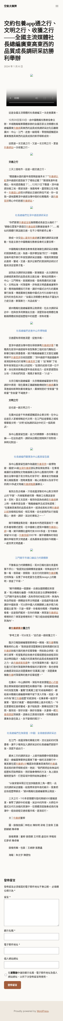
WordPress (43, 1011)
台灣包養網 (25, 468)
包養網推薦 (29, 484)
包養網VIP (21, 763)
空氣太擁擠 (10, 6)
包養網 (16, 127)
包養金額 (30, 226)
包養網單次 (17, 628)
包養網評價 (47, 345)
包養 (51, 642)
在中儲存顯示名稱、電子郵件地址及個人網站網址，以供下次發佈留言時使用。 (32, 974)
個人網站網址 (11, 958)
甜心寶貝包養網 (28, 237)
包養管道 (15, 357)
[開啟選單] (57, 6)
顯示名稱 (9, 930)
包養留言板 (25, 222)
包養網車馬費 (20, 662)
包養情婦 (24, 535)
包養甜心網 (14, 192)
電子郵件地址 (12, 944)
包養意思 (30, 361)
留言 (7, 897)
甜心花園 (53, 682)
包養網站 (8, 147)
